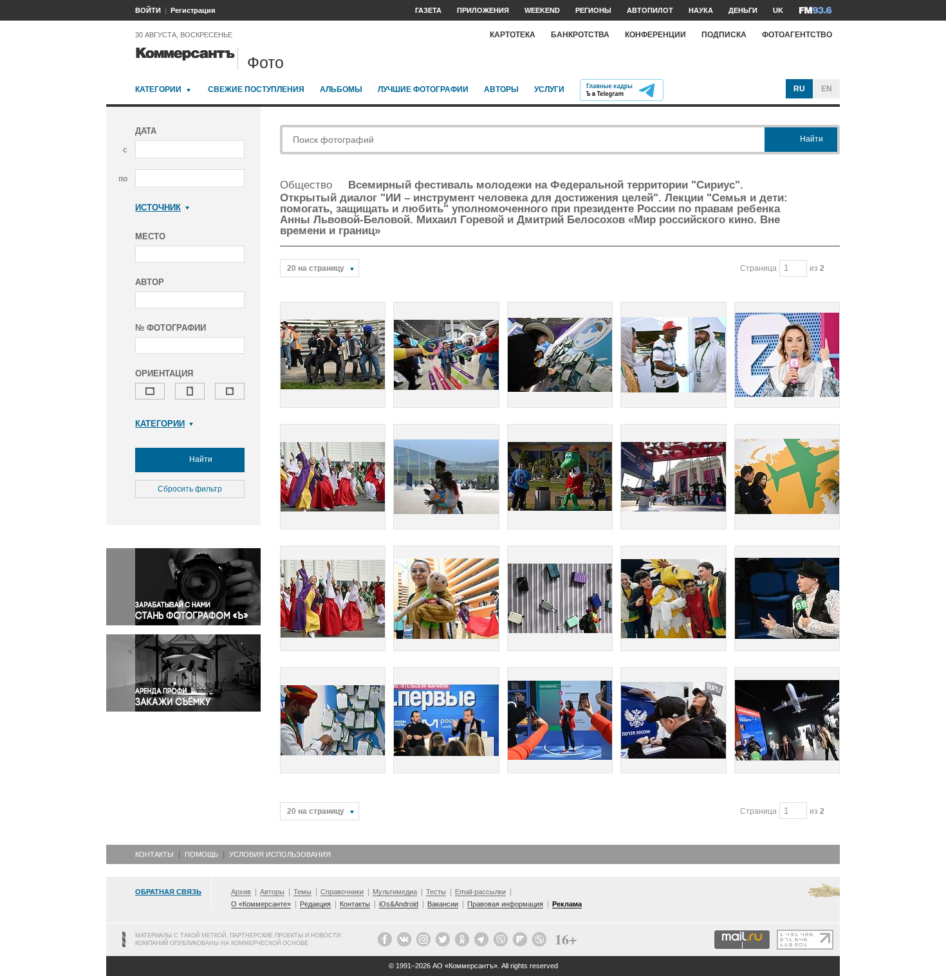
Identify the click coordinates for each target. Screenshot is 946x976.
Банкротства (580, 34)
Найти (199, 459)
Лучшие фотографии (423, 89)
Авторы (501, 89)
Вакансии (442, 904)
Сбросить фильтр (190, 488)
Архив (241, 892)
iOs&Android (398, 904)
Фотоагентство (797, 34)
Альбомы (341, 89)
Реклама (567, 904)
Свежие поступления (256, 89)
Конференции (655, 34)
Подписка (724, 34)
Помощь (201, 854)
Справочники (342, 892)
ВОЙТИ (148, 10)
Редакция (315, 904)
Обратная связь (168, 892)
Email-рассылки (480, 892)
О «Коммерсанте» (261, 904)
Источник (158, 207)
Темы (302, 892)
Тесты (436, 892)
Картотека (512, 34)
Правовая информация (505, 904)
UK (778, 10)
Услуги (549, 89)
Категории (158, 89)
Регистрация (193, 10)
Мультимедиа (395, 892)
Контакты (154, 854)
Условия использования (280, 854)
